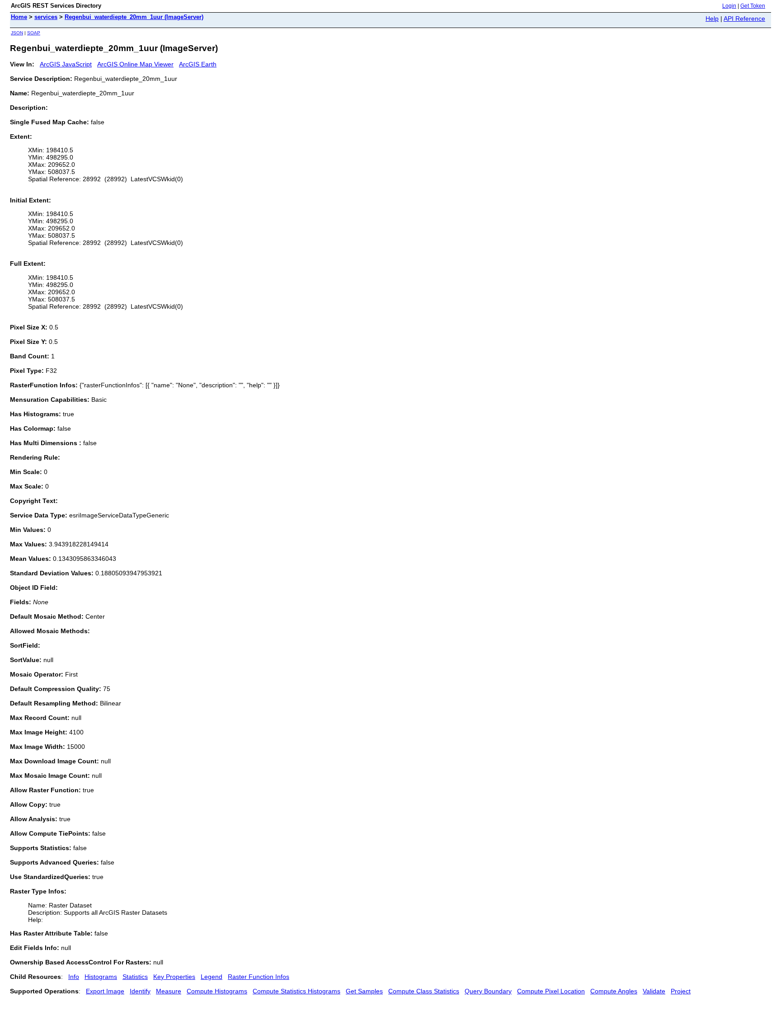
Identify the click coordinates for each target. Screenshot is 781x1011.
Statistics (135, 976)
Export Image (105, 991)
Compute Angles (613, 991)
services (45, 17)
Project (681, 991)
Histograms (101, 976)
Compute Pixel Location (551, 991)
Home (19, 17)
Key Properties (174, 976)
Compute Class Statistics (423, 991)
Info (73, 976)
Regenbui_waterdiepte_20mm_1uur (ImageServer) (134, 17)
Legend (211, 976)
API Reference (744, 18)
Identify (140, 991)
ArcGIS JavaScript (66, 64)
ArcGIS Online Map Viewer (135, 64)
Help (712, 18)
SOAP (33, 32)
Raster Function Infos (258, 976)
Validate (654, 991)
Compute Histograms (217, 991)
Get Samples (364, 991)
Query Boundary (488, 991)
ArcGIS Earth (197, 64)
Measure (168, 991)
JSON (17, 32)
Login (729, 6)
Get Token (752, 6)
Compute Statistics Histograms (296, 991)
